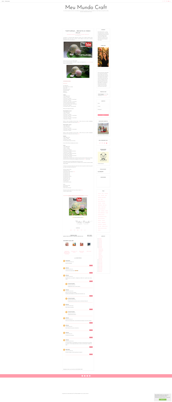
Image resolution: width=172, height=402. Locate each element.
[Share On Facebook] (74, 230)
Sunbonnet (104, 222)
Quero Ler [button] (162, 399)
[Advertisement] (86, 19)
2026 (100, 238)
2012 (100, 266)
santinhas (100, 224)
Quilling (99, 226)
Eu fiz (75, 34)
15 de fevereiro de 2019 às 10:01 (72, 299)
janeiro (100, 258)
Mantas (106, 210)
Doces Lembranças (101, 212)
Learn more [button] (168, 397)
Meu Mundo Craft (86, 7)
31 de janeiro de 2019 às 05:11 (69, 276)
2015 (100, 262)
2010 (100, 268)
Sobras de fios (105, 226)
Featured (79, 34)
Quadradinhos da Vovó (102, 216)
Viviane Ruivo (68, 260)
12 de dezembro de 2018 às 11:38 (70, 261)
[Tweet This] (71, 230)
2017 (100, 259)
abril (99, 254)
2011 (100, 267)
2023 (100, 241)
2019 (100, 246)
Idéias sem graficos (101, 201)
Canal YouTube (88, 62)
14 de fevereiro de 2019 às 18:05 (69, 305)
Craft (103, 193)
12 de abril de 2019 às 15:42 (69, 326)
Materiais (104, 224)
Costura (102, 195)
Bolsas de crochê (101, 218)
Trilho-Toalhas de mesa (102, 228)
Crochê (72, 34)
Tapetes (103, 220)
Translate (105, 95)
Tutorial (82, 34)
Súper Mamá (68, 349)
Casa (99, 199)
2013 (100, 264)
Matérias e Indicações (102, 197)
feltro (107, 212)
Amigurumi (69, 34)
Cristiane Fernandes (71, 283)
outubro (100, 251)
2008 (100, 271)
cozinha (103, 203)
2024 (100, 239)
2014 (100, 263)
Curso (99, 210)
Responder (91, 265)
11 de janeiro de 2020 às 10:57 (69, 350)
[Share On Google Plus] (78, 230)
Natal (106, 195)
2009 (100, 270)
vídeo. (79, 122)
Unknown (67, 267)
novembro (100, 250)
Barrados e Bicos (101, 214)
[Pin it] (81, 230)
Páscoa (99, 222)
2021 (100, 243)
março (100, 255)
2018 (100, 247)
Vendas (99, 230)
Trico (102, 199)
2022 (100, 242)
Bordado (102, 210)
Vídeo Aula (87, 34)
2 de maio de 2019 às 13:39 (69, 333)
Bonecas (99, 220)
